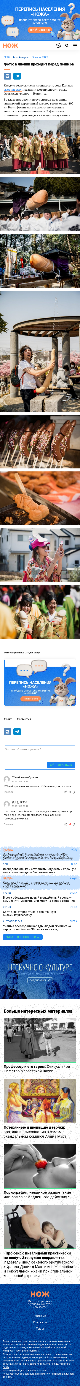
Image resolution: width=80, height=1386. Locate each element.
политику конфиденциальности (57, 1373)
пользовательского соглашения (20, 1373)
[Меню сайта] (75, 45)
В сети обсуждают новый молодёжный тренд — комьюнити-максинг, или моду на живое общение (39, 899)
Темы (40, 1328)
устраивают (13, 89)
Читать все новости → (23, 937)
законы (8, 850)
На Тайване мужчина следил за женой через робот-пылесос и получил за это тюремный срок (38, 856)
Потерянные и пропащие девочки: (35, 1132)
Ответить (9, 792)
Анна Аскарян (20, 57)
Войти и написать (61, 764)
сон (5, 864)
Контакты (40, 1322)
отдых (7, 907)
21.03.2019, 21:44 (20, 806)
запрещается (39, 1357)
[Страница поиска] (67, 45)
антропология (12, 921)
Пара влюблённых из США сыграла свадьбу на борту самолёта (37, 885)
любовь (8, 878)
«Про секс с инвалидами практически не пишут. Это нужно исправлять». (38, 1264)
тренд (7, 892)
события (25, 719)
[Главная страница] (10, 45)
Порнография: (37, 1194)
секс (7, 57)
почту (6, 1367)
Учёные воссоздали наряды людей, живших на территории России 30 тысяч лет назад (37, 928)
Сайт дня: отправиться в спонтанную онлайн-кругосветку (29, 913)
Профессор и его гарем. (37, 1068)
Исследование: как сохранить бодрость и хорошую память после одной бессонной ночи (39, 870)
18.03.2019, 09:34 (20, 781)
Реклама (40, 1316)
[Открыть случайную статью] (59, 46)
